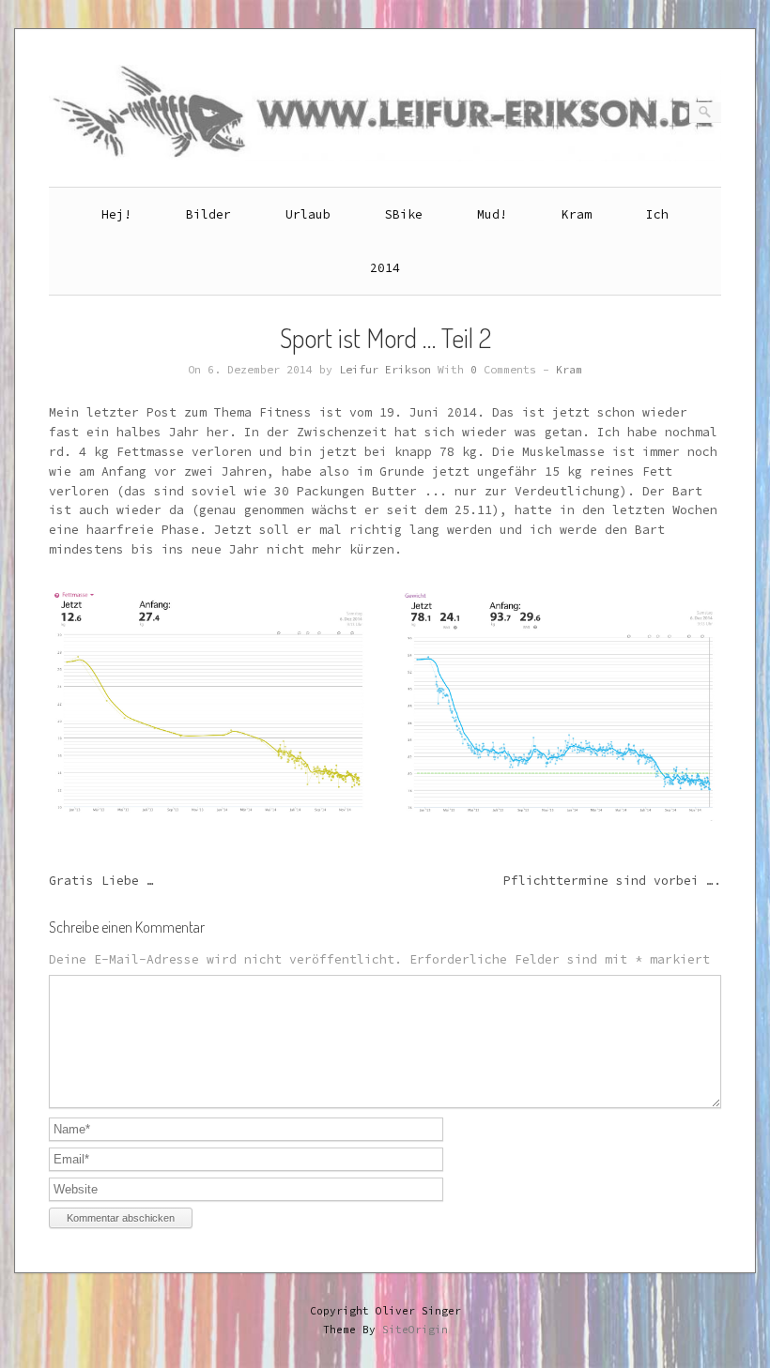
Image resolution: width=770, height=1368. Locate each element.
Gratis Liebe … (101, 880)
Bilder (208, 214)
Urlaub (308, 214)
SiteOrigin (415, 1329)
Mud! (492, 214)
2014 (385, 268)
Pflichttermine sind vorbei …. (612, 880)
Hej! (116, 214)
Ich (657, 214)
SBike (404, 214)
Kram (577, 214)
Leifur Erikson (385, 369)
